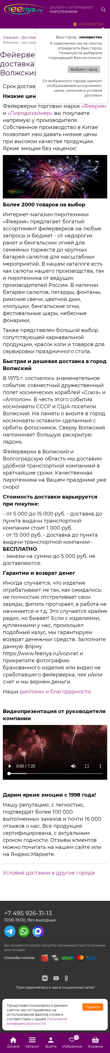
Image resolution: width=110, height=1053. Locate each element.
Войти (50, 1046)
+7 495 (28, 913)
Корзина (95, 1046)
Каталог (32, 1046)
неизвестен (91, 24)
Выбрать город (84, 69)
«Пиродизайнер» (30, 113)
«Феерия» (94, 106)
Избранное (72, 1042)
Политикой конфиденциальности (37, 1021)
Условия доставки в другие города (49, 873)
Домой (13, 1046)
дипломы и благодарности (55, 692)
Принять (92, 1007)
